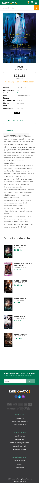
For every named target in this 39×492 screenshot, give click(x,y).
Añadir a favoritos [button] (16, 120)
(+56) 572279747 (19, 418)
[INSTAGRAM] (23, 396)
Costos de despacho (19, 436)
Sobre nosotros (19, 467)
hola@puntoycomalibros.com (19, 421)
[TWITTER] (19, 396)
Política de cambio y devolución (19, 443)
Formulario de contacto (19, 425)
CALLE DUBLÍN (19, 316)
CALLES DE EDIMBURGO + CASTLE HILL (23, 264)
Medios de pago (19, 439)
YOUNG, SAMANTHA (19, 70)
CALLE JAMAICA (20, 246)
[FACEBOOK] (16, 396)
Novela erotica (22, 93)
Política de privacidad (19, 446)
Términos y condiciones (19, 449)
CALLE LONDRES (20, 281)
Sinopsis (9, 130)
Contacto (19, 464)
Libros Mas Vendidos (19, 460)
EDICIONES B (21, 88)
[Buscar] (36, 7)
